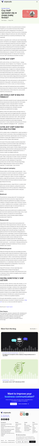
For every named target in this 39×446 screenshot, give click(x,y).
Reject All (25, 441)
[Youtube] (8, 419)
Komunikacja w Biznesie (7, 352)
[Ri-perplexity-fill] (27, 414)
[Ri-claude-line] (21, 414)
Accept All (32, 441)
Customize (19, 441)
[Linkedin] (2, 419)
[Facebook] (4, 419)
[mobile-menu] (36, 2)
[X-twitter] (6, 419)
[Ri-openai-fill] (24, 414)
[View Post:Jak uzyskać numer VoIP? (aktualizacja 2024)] (19, 369)
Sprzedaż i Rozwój (5, 8)
